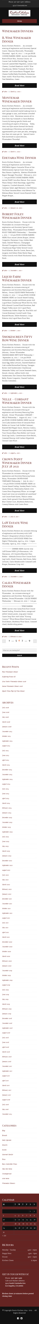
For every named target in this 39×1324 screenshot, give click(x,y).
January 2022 (6, 894)
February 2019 (6, 1009)
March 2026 (6, 722)
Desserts (4, 1145)
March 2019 (6, 1004)
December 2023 (7, 817)
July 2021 (5, 923)
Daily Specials (6, 1140)
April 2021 (5, 932)
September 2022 (7, 865)
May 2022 (5, 880)
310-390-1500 (19, 2)
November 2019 (7, 971)
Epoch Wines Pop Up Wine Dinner (13, 691)
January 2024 (6, 813)
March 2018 (6, 1052)
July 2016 (5, 1104)
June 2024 (5, 794)
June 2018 (5, 1042)
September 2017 (7, 1071)
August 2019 (6, 985)
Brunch (4, 1135)
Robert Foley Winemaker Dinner (17, 216)
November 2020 (7, 947)
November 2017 (7, 1066)
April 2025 (5, 760)
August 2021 (6, 918)
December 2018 (7, 1018)
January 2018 (6, 1061)
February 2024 (7, 808)
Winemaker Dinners (8, 1183)
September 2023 (7, 832)
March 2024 (6, 803)
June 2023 (5, 841)
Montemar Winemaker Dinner (17, 99)
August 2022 (6, 870)
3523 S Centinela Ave (19, 5)
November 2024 (7, 774)
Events (4, 1150)
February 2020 (7, 961)
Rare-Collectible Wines (9, 1164)
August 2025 (6, 746)
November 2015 (7, 1114)
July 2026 (5, 708)
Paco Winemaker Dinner (10, 672)
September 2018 (7, 1028)
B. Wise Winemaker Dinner (16, 39)
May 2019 (5, 999)
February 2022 (7, 889)
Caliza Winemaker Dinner (16, 584)
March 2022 (6, 884)
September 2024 (7, 779)
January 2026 (6, 727)
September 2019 (7, 980)
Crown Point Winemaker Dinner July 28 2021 (17, 462)
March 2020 (6, 956)
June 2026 (5, 712)
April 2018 (5, 1047)
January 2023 (6, 856)
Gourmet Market (7, 1154)
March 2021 (6, 937)
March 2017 (6, 1085)
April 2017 (5, 1081)
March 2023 (6, 851)
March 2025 (6, 765)
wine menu (5, 1178)
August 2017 (6, 1076)
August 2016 (6, 1100)
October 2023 (6, 827)
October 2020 (6, 951)
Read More (19, 85)
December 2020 (7, 942)
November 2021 (7, 904)
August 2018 (6, 1033)
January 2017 (6, 1095)
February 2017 (6, 1090)
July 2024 (5, 789)
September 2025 (7, 741)
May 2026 (5, 717)
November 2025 (7, 731)
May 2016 (5, 1109)
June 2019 (5, 994)
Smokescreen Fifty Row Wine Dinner (17, 338)
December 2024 (7, 770)
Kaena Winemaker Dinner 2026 (12, 686)
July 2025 (5, 751)
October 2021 (6, 908)
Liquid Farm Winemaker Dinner (17, 278)
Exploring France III (8, 677)
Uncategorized (6, 1174)
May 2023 (5, 846)
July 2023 (5, 837)
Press (3, 1159)
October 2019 (6, 975)
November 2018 (7, 1023)
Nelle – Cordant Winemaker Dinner (17, 401)
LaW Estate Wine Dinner (15, 524)
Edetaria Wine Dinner (19, 158)
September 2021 (7, 913)
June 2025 (5, 755)
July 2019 (5, 990)
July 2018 (5, 1038)
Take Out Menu (7, 1169)
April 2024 (5, 798)
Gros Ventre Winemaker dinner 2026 (14, 681)
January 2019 (6, 1014)
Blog (3, 1131)
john (5, 92)
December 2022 (7, 861)
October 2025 (6, 736)
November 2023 (7, 822)
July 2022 (5, 875)
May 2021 (5, 927)
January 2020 (6, 966)
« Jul (4, 1236)
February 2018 (6, 1057)
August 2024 (6, 784)
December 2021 (7, 899)
